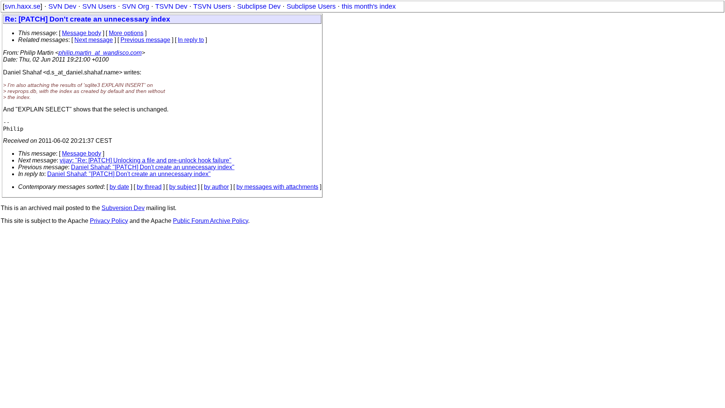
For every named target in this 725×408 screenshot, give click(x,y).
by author (216, 187)
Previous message (145, 40)
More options (126, 33)
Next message (93, 40)
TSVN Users (212, 6)
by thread (149, 187)
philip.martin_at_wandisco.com (100, 52)
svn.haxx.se (22, 6)
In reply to (191, 40)
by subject (182, 187)
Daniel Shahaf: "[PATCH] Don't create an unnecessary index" (152, 167)
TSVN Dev (171, 6)
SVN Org (135, 6)
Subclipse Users (311, 6)
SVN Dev (62, 6)
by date (119, 187)
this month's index (369, 6)
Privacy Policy (109, 221)
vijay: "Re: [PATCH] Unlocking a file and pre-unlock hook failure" (145, 160)
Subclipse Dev (259, 6)
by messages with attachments (277, 187)
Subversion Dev (123, 208)
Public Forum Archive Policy (210, 221)
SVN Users (99, 6)
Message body (81, 33)
